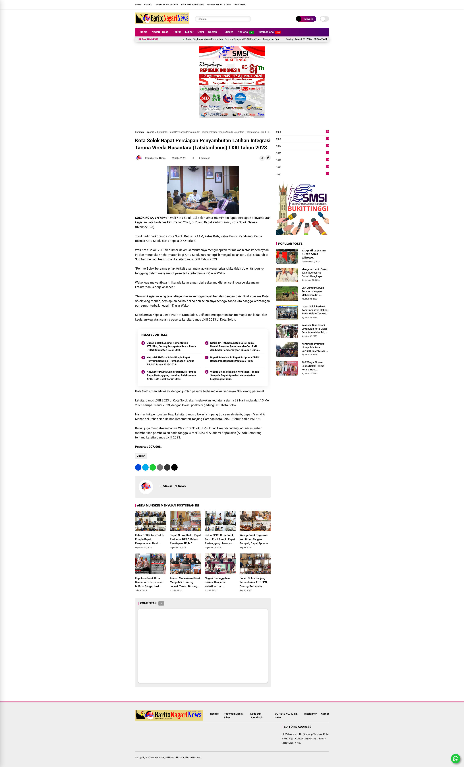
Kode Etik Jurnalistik (192, 4)
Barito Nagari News (164, 757)
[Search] (248, 19)
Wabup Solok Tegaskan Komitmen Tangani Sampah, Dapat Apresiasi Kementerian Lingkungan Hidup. (235, 375)
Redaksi (148, 4)
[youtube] (275, 4)
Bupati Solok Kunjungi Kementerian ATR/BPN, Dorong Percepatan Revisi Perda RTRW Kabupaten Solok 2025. (171, 346)
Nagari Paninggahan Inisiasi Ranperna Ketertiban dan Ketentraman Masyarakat (220, 582)
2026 (302, 132)
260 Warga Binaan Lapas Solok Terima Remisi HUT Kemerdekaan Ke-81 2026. (313, 366)
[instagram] (269, 4)
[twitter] (145, 467)
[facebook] (264, 4)
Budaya (229, 32)
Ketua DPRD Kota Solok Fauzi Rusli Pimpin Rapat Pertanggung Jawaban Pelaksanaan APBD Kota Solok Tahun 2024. (171, 375)
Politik (177, 32)
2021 (302, 167)
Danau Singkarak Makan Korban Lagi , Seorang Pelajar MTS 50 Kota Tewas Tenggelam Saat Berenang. (217, 39)
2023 (302, 153)
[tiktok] (280, 4)
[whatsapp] (153, 467)
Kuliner (189, 32)
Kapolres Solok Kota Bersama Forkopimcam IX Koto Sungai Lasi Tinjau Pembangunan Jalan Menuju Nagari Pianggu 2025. (149, 582)
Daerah (212, 32)
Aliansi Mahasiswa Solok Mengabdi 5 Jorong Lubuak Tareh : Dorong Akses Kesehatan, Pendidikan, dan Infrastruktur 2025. (185, 582)
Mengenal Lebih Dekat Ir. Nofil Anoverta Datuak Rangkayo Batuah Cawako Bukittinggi (315, 273)
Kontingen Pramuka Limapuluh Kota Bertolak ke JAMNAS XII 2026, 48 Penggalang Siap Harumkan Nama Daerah (315, 347)
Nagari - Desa (160, 32)
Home (138, 4)
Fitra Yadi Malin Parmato (188, 757)
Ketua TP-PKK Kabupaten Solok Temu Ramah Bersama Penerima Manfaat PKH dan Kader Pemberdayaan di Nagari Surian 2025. (234, 346)
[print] (160, 467)
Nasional (246, 32)
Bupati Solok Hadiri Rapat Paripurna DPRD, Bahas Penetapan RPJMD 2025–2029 (234, 359)
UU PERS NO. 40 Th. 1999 (219, 4)
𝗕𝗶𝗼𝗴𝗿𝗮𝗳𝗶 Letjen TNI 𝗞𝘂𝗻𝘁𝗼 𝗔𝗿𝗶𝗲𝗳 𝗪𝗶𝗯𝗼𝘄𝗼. (314, 254)
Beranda (139, 132)
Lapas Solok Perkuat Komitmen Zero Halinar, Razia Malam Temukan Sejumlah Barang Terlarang (315, 310)
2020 (302, 175)
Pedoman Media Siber (167, 4)
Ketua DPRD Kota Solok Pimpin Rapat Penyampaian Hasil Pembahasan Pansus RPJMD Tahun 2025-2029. (170, 361)
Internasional (269, 32)
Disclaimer (239, 4)
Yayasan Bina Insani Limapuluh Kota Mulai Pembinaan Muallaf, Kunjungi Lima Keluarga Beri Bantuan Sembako (315, 329)
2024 (302, 146)
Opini (201, 32)
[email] (167, 467)
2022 (302, 160)
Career (325, 713)
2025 (302, 139)
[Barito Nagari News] (162, 23)
